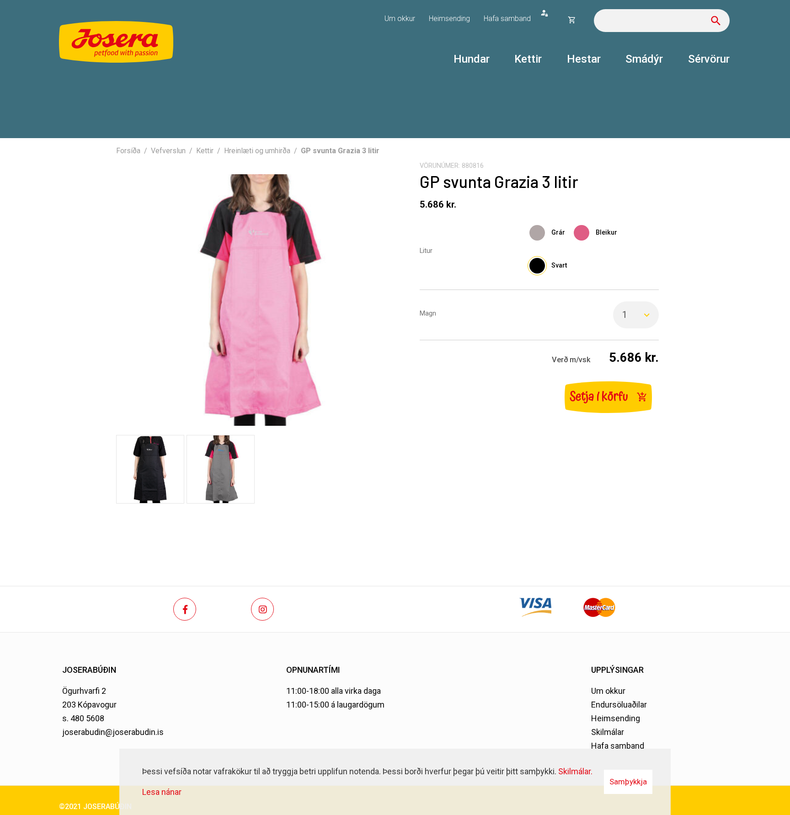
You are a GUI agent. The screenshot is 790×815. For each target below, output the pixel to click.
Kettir (205, 150)
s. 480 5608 (83, 718)
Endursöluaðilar (619, 704)
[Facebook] (184, 609)
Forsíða (128, 150)
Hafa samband (617, 746)
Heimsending (615, 718)
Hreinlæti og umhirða (257, 150)
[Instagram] (262, 609)
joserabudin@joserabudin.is (113, 732)
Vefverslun (168, 150)
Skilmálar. (575, 771)
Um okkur (608, 691)
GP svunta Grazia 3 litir (340, 150)
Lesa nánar (161, 792)
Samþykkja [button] (628, 781)
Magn (428, 313)
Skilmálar (607, 732)
